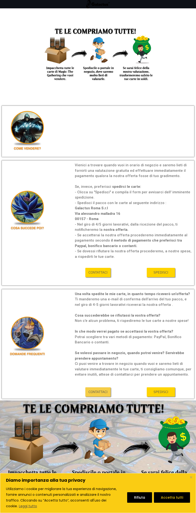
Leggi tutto (28, 506)
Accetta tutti (172, 497)
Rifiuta (139, 497)
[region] (98, 493)
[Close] (191, 477)
